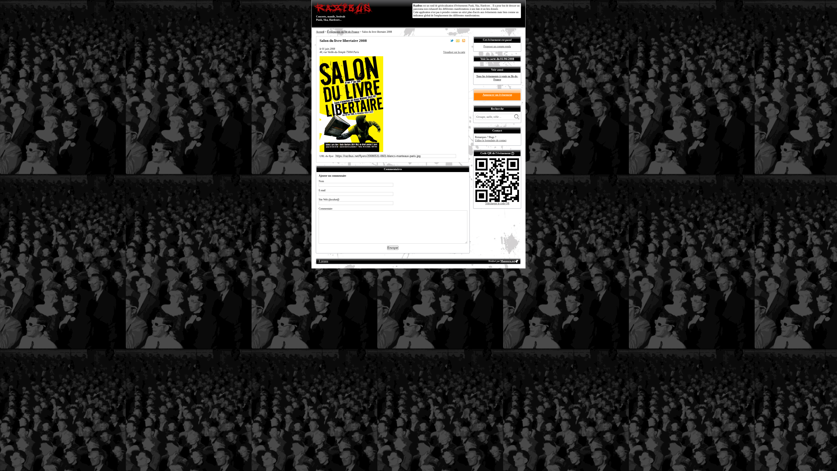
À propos (323, 261)
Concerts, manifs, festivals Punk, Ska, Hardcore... (330, 11)
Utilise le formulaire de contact (490, 140)
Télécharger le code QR (497, 203)
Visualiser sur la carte (454, 52)
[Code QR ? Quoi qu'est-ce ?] (512, 153)
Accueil (320, 31)
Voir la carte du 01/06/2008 (497, 58)
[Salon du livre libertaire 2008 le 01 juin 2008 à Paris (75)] (351, 151)
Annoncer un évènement (497, 94)
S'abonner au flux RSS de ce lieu (463, 40)
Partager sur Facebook (446, 40)
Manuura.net (507, 261)
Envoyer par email (457, 40)
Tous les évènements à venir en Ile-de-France (497, 78)
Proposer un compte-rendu (497, 46)
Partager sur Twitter (452, 40)
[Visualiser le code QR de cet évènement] (497, 201)
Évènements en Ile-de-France (343, 31)
